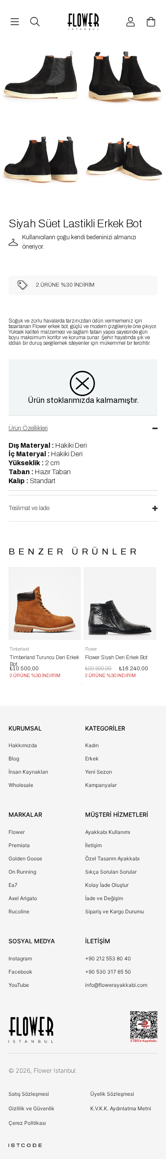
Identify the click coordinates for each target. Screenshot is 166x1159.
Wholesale (21, 785)
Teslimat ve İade (29, 508)
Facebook (20, 971)
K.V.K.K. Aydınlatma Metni (120, 1108)
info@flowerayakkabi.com (116, 985)
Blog (14, 758)
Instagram (20, 958)
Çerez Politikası (27, 1123)
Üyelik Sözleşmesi (112, 1094)
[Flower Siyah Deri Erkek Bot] (119, 603)
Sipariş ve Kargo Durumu (114, 911)
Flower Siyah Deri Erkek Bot (116, 657)
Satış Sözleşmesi (29, 1094)
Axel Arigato (23, 898)
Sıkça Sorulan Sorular (111, 872)
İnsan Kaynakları (28, 772)
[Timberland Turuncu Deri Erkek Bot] (44, 603)
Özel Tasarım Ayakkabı (112, 858)
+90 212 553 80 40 (108, 958)
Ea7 (13, 885)
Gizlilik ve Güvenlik (31, 1108)
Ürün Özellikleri (28, 428)
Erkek (92, 758)
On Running (22, 872)
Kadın (92, 745)
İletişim (93, 845)
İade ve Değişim (104, 898)
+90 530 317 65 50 (108, 971)
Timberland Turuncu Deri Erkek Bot (44, 658)
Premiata (19, 845)
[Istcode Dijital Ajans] (25, 1145)
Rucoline (19, 911)
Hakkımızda (23, 745)
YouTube (19, 985)
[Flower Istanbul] (31, 1030)
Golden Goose (25, 858)
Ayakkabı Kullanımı (107, 832)
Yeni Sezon (98, 772)
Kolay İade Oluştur (107, 885)
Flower (17, 832)
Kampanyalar (101, 785)
